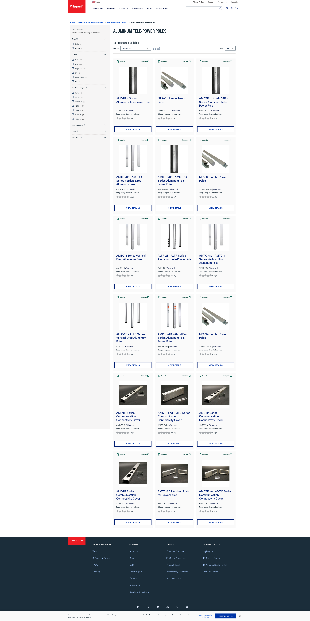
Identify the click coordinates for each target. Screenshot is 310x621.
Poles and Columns (116, 22)
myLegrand (208, 551)
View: (222, 48)
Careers (133, 578)
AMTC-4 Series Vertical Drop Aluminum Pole (131, 257)
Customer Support (175, 551)
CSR (131, 564)
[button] (89, 38)
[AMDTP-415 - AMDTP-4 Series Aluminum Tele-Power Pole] (174, 159)
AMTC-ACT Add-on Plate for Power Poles (173, 493)
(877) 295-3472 (174, 578)
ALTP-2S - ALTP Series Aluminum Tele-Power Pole (174, 257)
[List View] (158, 48)
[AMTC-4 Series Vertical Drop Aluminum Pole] (133, 237)
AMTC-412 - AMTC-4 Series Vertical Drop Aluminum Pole (212, 259)
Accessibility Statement (177, 571)
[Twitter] (177, 607)
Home (72, 22)
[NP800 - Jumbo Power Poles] (174, 80)
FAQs (95, 564)
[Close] (239, 616)
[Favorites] (227, 8)
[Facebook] (138, 607)
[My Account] (231, 8)
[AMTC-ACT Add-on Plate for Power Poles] (174, 473)
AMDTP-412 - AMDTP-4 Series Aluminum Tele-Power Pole (213, 102)
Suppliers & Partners (139, 591)
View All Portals (210, 571)
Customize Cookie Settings (205, 616)
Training (96, 571)
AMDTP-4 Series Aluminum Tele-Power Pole (133, 100)
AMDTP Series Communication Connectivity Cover (128, 416)
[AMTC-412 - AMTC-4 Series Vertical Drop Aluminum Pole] (215, 237)
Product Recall (173, 564)
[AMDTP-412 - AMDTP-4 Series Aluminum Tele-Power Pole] (215, 80)
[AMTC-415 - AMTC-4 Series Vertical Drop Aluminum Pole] (133, 159)
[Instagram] (148, 607)
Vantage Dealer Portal (216, 564)
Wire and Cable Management (91, 22)
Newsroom (134, 584)
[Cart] (236, 8)
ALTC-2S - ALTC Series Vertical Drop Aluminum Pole (131, 337)
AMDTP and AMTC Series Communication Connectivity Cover (174, 416)
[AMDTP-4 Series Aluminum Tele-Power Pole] (133, 80)
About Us (133, 551)
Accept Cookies (226, 616)
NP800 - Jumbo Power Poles (171, 100)
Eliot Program (135, 571)
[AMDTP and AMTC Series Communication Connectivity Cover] (174, 394)
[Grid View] (154, 48)
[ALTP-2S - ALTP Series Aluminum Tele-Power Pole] (174, 237)
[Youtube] (187, 607)
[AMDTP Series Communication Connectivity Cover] (133, 394)
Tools (95, 551)
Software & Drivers (101, 557)
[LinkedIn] (157, 607)
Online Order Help (177, 557)
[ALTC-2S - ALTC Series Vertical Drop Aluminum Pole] (133, 316)
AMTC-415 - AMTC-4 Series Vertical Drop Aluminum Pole (129, 180)
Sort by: (116, 48)
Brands (132, 557)
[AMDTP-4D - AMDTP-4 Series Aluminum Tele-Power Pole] (174, 316)
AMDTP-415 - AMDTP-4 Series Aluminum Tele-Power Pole (172, 180)
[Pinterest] (167, 607)
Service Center (213, 557)
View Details (133, 129)
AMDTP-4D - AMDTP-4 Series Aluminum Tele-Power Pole (172, 337)
